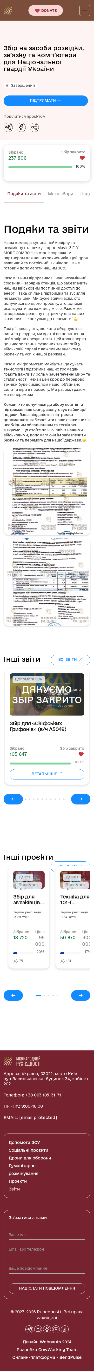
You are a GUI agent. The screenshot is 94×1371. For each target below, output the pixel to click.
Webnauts (50, 1341)
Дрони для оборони (30, 1158)
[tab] (29, 799)
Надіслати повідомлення (47, 1288)
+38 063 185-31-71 (43, 1095)
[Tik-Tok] (65, 1329)
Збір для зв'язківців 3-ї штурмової (27, 899)
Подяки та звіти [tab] (24, 193)
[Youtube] (56, 1329)
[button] (47, 491)
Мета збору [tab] (60, 193)
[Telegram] (29, 1329)
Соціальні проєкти (28, 1150)
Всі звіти (68, 659)
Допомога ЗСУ (24, 1142)
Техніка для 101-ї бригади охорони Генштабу (74, 899)
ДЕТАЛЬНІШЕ (45, 774)
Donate (48, 10)
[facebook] (47, 1329)
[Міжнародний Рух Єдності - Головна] (8, 10)
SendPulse (71, 1357)
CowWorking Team (58, 1349)
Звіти (14, 1189)
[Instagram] (38, 1329)
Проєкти (18, 1181)
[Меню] (84, 10)
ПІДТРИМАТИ (43, 100)
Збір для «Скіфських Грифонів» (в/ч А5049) (38, 726)
